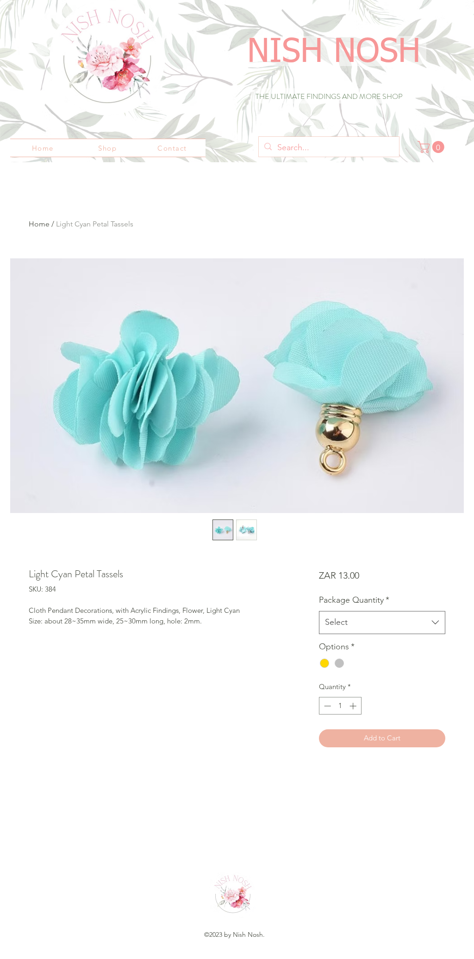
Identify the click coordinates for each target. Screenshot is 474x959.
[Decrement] (326, 706)
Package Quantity (354, 600)
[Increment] (354, 706)
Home (39, 224)
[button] (432, 147)
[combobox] (382, 622)
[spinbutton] (340, 706)
